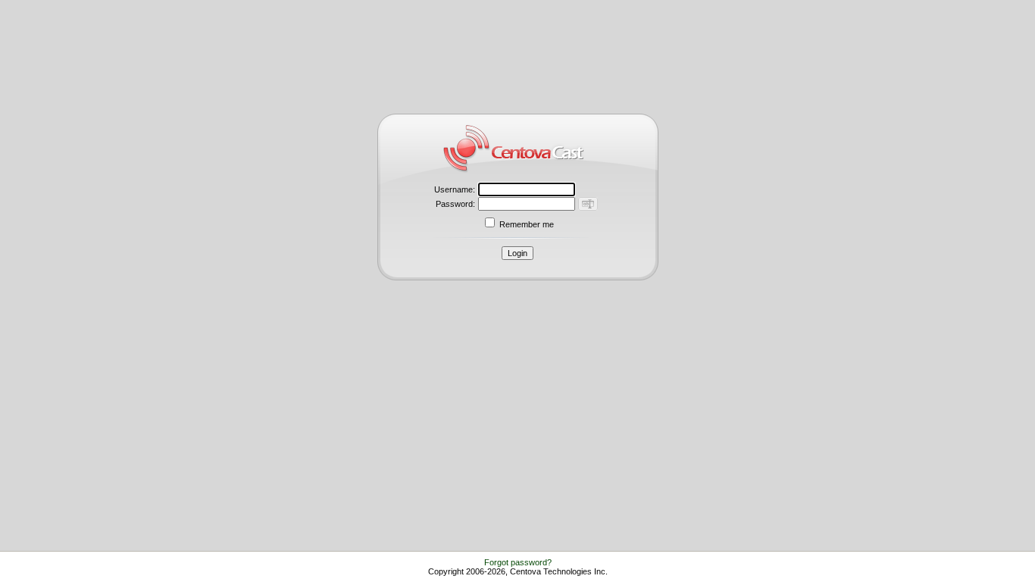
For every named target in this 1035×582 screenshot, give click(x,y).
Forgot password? (518, 562)
